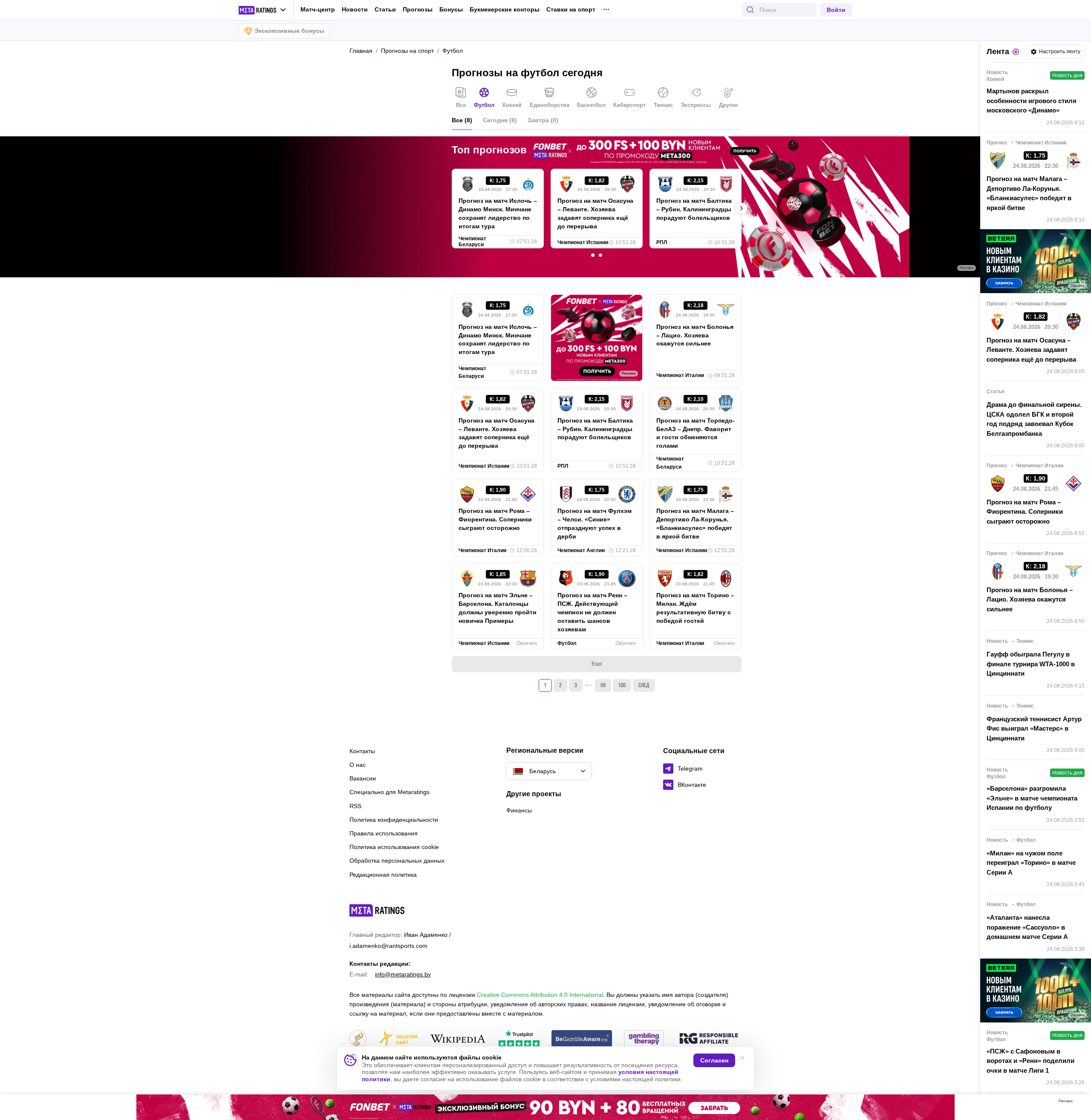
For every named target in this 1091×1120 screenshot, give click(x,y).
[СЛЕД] (741, 208)
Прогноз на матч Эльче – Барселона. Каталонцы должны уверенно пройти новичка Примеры (498, 608)
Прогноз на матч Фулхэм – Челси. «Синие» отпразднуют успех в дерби (594, 523)
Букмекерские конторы (505, 9)
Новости (355, 9)
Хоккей (512, 105)
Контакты (362, 751)
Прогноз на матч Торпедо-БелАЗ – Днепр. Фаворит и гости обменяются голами (695, 433)
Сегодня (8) (500, 120)
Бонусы (451, 9)
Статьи (385, 9)
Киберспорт (629, 105)
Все (461, 105)
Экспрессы (696, 105)
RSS (355, 806)
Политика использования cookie (394, 847)
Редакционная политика (383, 874)
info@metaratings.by (403, 974)
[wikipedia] (458, 1039)
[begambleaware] (581, 1039)
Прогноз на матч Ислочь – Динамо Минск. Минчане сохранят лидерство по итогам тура (498, 213)
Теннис (663, 105)
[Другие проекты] (262, 10)
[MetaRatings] (377, 910)
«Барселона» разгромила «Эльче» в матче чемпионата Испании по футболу (1032, 798)
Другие (728, 105)
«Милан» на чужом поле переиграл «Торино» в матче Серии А (1031, 862)
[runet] (358, 1039)
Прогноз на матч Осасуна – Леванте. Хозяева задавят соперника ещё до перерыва (595, 213)
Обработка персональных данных (396, 860)
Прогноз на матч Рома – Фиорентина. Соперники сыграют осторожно (495, 519)
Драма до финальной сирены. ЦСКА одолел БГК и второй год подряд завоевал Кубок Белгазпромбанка (1034, 419)
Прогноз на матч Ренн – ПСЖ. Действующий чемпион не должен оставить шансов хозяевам (592, 612)
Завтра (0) (543, 120)
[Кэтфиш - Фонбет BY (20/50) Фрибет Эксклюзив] (545, 1107)
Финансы (519, 810)
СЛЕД (643, 684)
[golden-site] (398, 1039)
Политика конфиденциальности (393, 819)
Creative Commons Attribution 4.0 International (540, 994)
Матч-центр (317, 9)
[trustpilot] (519, 1039)
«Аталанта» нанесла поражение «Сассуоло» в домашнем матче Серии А (1027, 927)
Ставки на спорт (570, 9)
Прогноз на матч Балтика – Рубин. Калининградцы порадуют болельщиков (694, 209)
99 (603, 684)
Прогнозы (418, 9)
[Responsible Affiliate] (709, 1039)
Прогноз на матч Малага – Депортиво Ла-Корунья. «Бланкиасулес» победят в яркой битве (695, 523)
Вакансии (362, 778)
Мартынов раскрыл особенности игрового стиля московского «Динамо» (1032, 100)
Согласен (714, 1060)
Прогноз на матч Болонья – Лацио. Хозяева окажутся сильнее (694, 335)
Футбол (484, 105)
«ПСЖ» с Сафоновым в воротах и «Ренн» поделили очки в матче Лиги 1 (1030, 1061)
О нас (357, 764)
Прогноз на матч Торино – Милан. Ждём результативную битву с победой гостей (695, 608)
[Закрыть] (1078, 1102)
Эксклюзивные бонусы (289, 30)
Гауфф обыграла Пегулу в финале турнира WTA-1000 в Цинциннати (1031, 664)
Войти (836, 9)
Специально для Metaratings (389, 792)
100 (622, 684)
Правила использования (383, 833)
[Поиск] (750, 10)
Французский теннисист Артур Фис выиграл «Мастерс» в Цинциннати (1034, 728)
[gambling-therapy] (644, 1039)
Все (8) (462, 120)
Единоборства (549, 105)
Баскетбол (591, 105)
